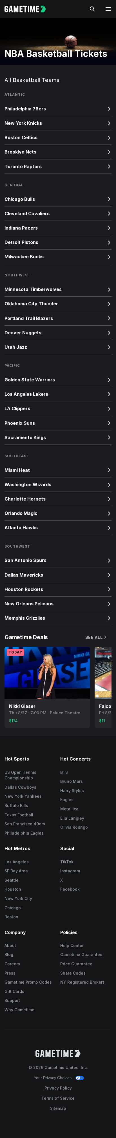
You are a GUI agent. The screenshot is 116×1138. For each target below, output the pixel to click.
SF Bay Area (16, 870)
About (10, 945)
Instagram (70, 870)
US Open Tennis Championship (20, 775)
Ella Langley (72, 818)
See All (94, 637)
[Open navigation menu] (108, 9)
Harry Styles (72, 790)
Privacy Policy (58, 1088)
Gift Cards (14, 991)
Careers (12, 963)
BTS (64, 772)
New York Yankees (23, 796)
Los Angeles (17, 861)
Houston (13, 889)
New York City (18, 898)
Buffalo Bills (16, 805)
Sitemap (58, 1108)
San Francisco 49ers (25, 823)
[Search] (92, 9)
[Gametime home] (29, 9)
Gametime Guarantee (81, 954)
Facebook (70, 889)
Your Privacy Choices (53, 1077)
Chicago (13, 907)
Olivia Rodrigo (74, 827)
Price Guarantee (76, 963)
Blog (9, 954)
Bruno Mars (71, 781)
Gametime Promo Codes (28, 982)
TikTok (66, 861)
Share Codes (73, 973)
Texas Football (19, 814)
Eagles (66, 799)
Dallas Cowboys (20, 787)
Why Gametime (19, 1009)
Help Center (72, 945)
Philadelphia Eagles (24, 833)
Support (12, 1000)
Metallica (69, 808)
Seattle (12, 880)
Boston (11, 916)
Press (10, 973)
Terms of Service (58, 1098)
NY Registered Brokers (82, 982)
